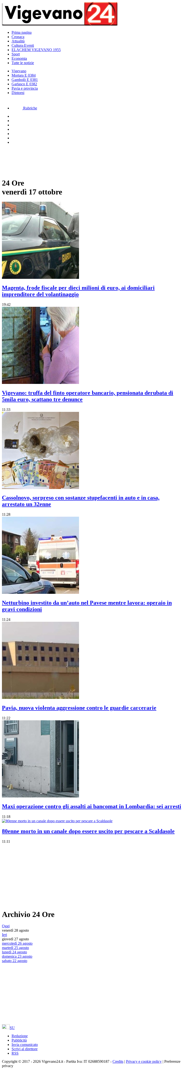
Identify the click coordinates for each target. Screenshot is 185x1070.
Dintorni (18, 93)
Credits (117, 1061)
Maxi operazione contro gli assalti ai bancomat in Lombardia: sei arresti (91, 806)
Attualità (18, 41)
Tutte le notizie (23, 63)
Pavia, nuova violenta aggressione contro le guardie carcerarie (79, 708)
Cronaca (18, 37)
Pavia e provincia (25, 88)
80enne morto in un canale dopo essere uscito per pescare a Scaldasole (88, 831)
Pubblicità (19, 1040)
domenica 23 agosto (17, 956)
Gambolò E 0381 (25, 80)
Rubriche (29, 108)
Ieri (4, 935)
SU (12, 1028)
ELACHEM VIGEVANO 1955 (36, 50)
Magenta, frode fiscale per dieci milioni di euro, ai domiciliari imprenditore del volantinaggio (78, 291)
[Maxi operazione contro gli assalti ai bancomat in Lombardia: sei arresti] (40, 796)
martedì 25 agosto (15, 948)
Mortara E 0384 (24, 75)
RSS (15, 1053)
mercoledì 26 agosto (17, 943)
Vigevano (19, 71)
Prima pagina (22, 32)
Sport (16, 54)
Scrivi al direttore (25, 1049)
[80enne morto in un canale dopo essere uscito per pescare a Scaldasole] (57, 821)
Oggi (6, 926)
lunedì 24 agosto (14, 952)
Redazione (20, 1036)
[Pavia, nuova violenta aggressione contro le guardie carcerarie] (40, 698)
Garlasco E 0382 (24, 84)
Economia (19, 58)
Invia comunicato (25, 1045)
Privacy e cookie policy (144, 1061)
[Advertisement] (40, 160)
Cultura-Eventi (23, 45)
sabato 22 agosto (14, 961)
